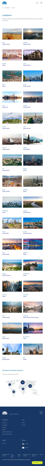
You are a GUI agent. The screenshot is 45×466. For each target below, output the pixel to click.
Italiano (7, 170)
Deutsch (29, 65)
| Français (28, 86)
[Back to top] (41, 412)
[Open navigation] (41, 3)
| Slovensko (8, 275)
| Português (29, 233)
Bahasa (28, 149)
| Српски (7, 254)
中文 (7, 107)
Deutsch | (29, 317)
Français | (33, 317)
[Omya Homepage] (2, 7)
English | (4, 44)
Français (8, 44)
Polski (7, 233)
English (24, 44)
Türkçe (7, 338)
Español (28, 107)
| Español (28, 44)
